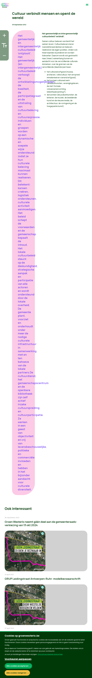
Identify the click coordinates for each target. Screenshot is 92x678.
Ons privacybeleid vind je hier (50, 654)
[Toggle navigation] (87, 6)
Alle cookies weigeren (16, 673)
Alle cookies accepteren (17, 666)
